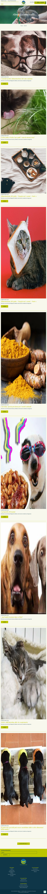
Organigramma (12, 871)
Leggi (4, 83)
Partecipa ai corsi (23, 880)
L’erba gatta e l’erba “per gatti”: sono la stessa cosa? (18, 137)
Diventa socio (23, 879)
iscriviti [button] (5, 854)
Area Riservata (33, 2)
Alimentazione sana (5, 76)
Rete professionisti (23, 887)
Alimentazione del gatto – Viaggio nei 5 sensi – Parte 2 (19, 196)
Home (22, 25)
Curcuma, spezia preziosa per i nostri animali (16, 407)
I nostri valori (11, 870)
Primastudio (34, 891)
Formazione (35, 869)
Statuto (11, 873)
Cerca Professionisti (12, 0)
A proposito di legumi (8, 512)
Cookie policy (26, 892)
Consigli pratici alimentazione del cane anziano (16, 79)
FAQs (38, 2)
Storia (12, 869)
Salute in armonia (23, 884)
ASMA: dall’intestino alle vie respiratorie (14, 722)
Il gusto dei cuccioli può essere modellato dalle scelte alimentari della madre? (22, 828)
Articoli (25, 25)
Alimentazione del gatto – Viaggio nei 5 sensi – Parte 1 (18, 301)
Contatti (42, 2)
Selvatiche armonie (35, 870)
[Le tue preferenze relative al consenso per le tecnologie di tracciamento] (45, 892)
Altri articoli (23, 843)
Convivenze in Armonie (23, 886)
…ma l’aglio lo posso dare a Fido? (12, 617)
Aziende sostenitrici (12, 874)
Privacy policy (20, 892)
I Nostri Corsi (3, 0)
